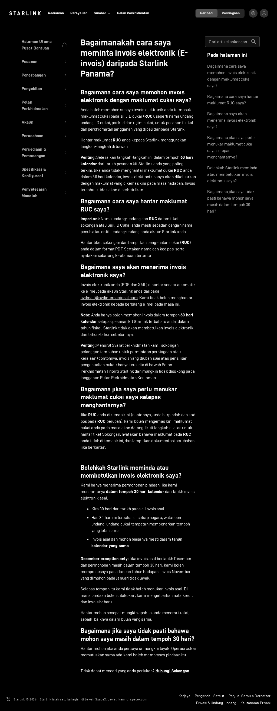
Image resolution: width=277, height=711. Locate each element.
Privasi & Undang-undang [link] (216, 703)
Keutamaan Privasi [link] (255, 703)
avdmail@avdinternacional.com (109, 297)
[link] (25, 13)
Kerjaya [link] (184, 696)
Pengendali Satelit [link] (209, 696)
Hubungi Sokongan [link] (172, 671)
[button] (44, 61)
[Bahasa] (253, 13)
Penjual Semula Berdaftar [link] (250, 696)
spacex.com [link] (138, 699)
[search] (253, 41)
